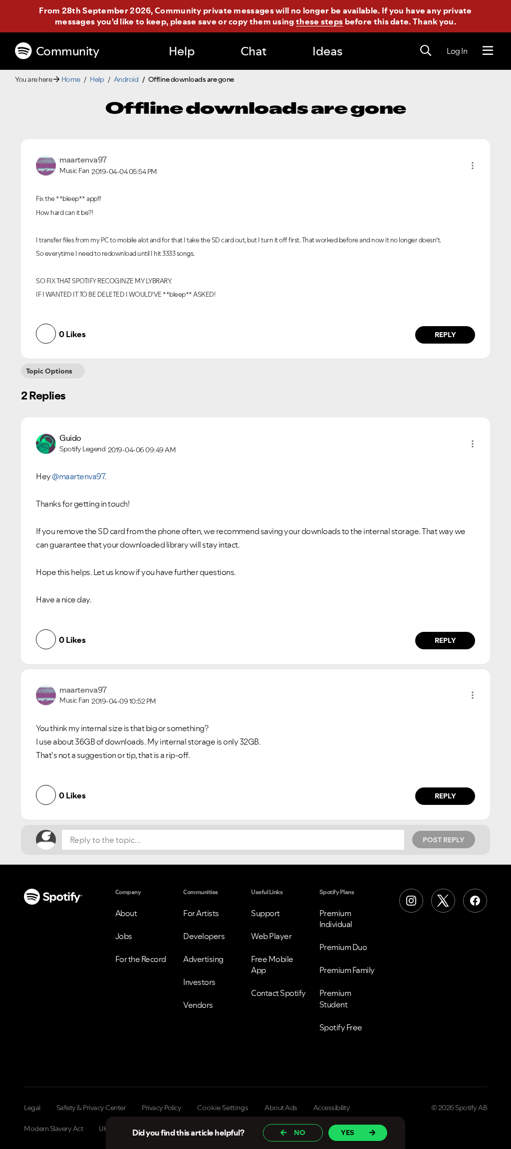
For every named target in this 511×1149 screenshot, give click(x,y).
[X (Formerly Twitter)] (443, 901)
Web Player (271, 936)
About (126, 913)
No (299, 1133)
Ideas (327, 51)
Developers (204, 936)
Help (182, 51)
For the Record (140, 959)
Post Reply (444, 840)
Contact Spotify (278, 992)
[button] (472, 165)
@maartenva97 (78, 476)
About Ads (280, 1107)
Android (126, 79)
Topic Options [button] (49, 371)
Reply (445, 335)
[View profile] (46, 164)
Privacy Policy (161, 1107)
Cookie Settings (223, 1107)
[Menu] (488, 51)
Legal (32, 1107)
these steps (319, 21)
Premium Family (347, 969)
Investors (199, 981)
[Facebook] (475, 901)
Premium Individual (335, 919)
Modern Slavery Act (53, 1128)
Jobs (123, 936)
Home (70, 79)
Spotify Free (340, 1027)
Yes (347, 1133)
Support (265, 913)
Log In (457, 50)
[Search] (425, 50)
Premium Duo (343, 947)
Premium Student (335, 998)
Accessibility (331, 1107)
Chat (253, 51)
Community (67, 51)
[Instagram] (411, 901)
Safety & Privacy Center (91, 1107)
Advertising (203, 959)
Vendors (198, 1004)
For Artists (201, 913)
